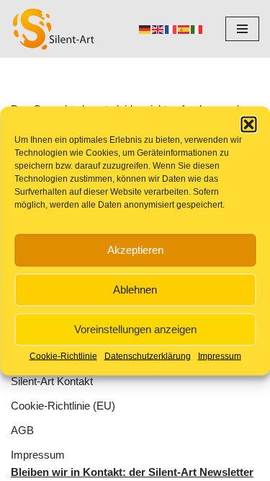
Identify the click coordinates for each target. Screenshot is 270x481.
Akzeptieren (135, 250)
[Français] (171, 28)
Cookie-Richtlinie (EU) (63, 406)
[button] (248, 124)
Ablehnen (135, 289)
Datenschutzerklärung (147, 355)
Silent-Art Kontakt (52, 381)
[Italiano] (197, 28)
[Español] (184, 28)
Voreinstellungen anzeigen (135, 329)
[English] (158, 28)
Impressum (219, 355)
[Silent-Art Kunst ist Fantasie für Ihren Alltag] (54, 28)
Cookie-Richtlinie (63, 355)
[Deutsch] (145, 28)
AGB (22, 430)
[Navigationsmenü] (242, 29)
